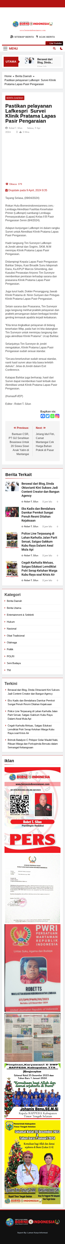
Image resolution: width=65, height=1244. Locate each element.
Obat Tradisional (15, 635)
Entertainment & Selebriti (20, 614)
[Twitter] (48, 416)
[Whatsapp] (52, 416)
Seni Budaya (14, 663)
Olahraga (12, 642)
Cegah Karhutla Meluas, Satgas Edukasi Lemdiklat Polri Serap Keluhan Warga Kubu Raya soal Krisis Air (31, 729)
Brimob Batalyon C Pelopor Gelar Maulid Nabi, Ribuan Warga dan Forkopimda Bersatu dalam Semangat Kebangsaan (33, 743)
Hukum (11, 621)
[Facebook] (43, 416)
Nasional (11, 628)
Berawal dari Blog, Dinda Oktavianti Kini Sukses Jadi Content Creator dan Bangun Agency (46, 61)
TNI (9, 670)
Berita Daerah (14, 98)
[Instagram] (57, 416)
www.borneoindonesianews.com (33, 30)
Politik (10, 649)
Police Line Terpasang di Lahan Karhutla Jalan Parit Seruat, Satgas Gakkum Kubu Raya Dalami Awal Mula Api (39, 541)
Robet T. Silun (15, 128)
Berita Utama (14, 607)
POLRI (10, 656)
